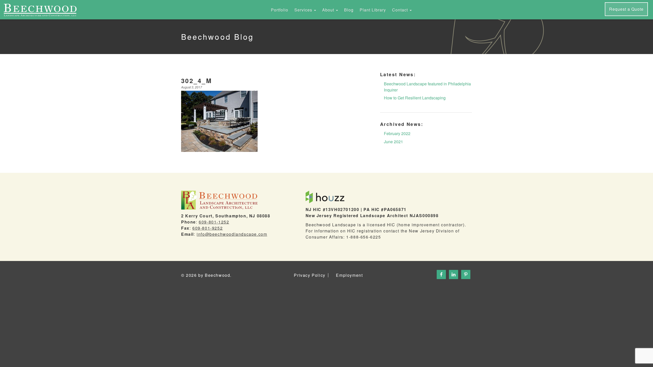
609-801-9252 (207, 228)
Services (303, 10)
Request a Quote (626, 9)
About (328, 10)
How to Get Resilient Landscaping (415, 98)
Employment (349, 275)
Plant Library (373, 10)
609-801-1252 (214, 222)
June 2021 (393, 142)
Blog (349, 10)
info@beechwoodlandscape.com (232, 234)
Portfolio (279, 10)
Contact (400, 10)
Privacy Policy (309, 275)
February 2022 (397, 133)
